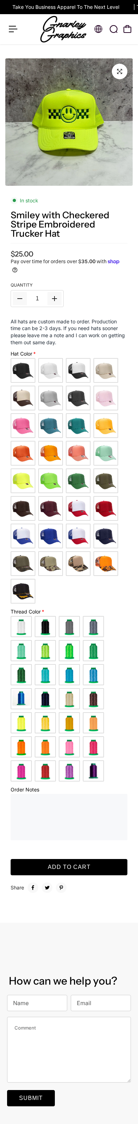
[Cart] (127, 29)
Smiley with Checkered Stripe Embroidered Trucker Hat (60, 224)
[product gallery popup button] (119, 71)
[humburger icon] (13, 29)
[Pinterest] (61, 887)
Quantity (22, 285)
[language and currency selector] (98, 29)
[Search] (113, 29)
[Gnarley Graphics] (63, 29)
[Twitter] (47, 887)
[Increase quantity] (54, 298)
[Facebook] (33, 887)
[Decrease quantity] (20, 298)
